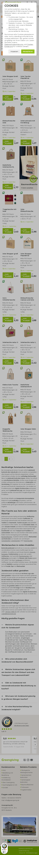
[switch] (4, 852)
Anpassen (14, 51)
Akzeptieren (28, 51)
